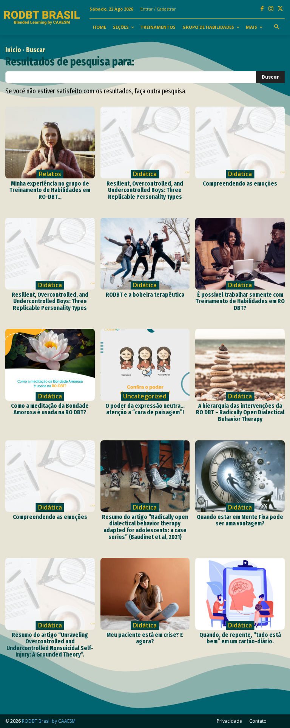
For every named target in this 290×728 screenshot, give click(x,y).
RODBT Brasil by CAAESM (49, 721)
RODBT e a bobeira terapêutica (145, 294)
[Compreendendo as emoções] (240, 142)
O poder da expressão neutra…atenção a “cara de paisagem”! (145, 409)
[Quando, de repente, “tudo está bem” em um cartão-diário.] (240, 593)
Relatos (50, 174)
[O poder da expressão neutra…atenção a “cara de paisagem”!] (145, 364)
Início (13, 50)
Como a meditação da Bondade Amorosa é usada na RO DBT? (50, 409)
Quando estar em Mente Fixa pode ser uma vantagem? (240, 520)
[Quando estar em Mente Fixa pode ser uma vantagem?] (240, 476)
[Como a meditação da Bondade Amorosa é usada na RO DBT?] (50, 364)
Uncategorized (145, 396)
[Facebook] (262, 9)
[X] (280, 9)
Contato (258, 721)
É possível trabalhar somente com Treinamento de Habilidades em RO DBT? (240, 301)
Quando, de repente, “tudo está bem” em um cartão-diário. (240, 638)
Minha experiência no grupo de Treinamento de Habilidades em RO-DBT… (49, 190)
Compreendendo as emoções (240, 183)
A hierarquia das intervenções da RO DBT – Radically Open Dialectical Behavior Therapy (240, 412)
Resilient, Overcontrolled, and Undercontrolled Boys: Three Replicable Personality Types (144, 190)
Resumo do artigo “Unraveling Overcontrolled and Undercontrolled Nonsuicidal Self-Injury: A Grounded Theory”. (49, 644)
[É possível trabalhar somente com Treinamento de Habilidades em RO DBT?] (240, 253)
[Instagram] (271, 9)
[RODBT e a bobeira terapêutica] (145, 253)
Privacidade (229, 721)
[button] (277, 27)
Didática (145, 174)
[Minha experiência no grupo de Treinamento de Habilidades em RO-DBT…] (50, 142)
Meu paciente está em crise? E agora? (144, 638)
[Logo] (42, 18)
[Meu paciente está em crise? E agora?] (145, 593)
